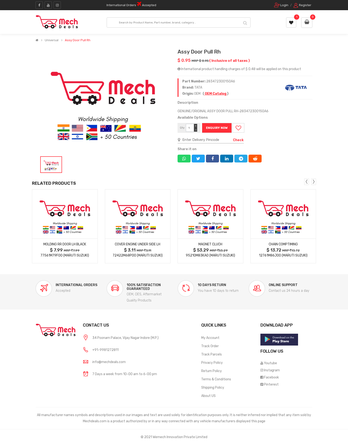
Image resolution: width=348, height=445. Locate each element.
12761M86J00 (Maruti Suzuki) (283, 255)
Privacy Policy (212, 363)
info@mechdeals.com (109, 362)
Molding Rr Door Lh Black (64, 244)
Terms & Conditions (216, 379)
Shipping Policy (212, 388)
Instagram (272, 370)
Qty (182, 127)
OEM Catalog (215, 94)
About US (208, 396)
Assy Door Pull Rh (77, 40)
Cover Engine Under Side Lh (137, 244)
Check (238, 140)
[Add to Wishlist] (238, 128)
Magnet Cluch (210, 244)
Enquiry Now (217, 128)
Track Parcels (211, 354)
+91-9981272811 (105, 350)
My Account (210, 338)
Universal (51, 40)
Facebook (271, 377)
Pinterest (271, 384)
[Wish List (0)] (291, 22)
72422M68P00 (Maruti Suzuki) (138, 255)
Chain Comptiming (283, 244)
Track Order (210, 346)
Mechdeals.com (95, 421)
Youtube (270, 363)
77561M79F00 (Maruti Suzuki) (64, 255)
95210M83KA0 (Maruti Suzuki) (210, 255)
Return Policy (211, 371)
